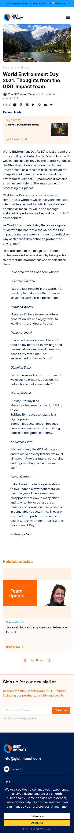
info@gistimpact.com (22, 759)
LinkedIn (17, 769)
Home (7, 782)
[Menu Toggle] (68, 17)
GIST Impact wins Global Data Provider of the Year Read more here (37, 3)
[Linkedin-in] (6, 769)
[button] (15, 105)
